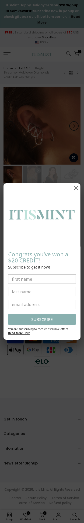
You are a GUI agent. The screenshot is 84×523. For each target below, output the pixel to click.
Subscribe (42, 319)
